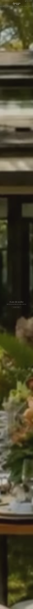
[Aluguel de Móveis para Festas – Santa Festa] (16, 3)
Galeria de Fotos (16, 6)
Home (1, 6)
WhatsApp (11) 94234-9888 (28, 0)
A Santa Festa (4, 6)
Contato (25, 6)
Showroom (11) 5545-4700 (28, 1)
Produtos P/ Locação (9, 6)
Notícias (21, 6)
